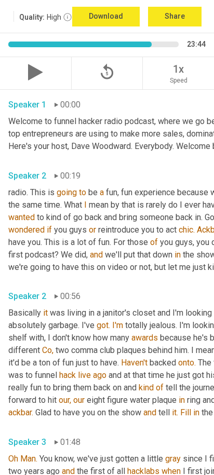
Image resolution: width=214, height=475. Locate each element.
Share (175, 16)
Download (106, 16)
